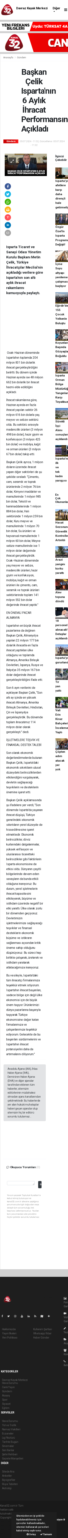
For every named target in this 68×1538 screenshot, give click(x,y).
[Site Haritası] (43, 1316)
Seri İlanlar (8, 1450)
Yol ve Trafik (9, 1425)
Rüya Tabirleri (10, 1484)
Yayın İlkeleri (9, 1333)
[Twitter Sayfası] (10, 1316)
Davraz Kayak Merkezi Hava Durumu (32, 10)
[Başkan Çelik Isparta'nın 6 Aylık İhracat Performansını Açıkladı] (26, 164)
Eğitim (5, 1407)
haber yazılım (8, 1529)
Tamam (47, 1534)
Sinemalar (8, 1446)
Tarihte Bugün (10, 1441)
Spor (5, 1399)
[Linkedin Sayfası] (30, 1316)
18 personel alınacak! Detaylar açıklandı (61, 629)
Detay (32, 1534)
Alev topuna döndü (60, 597)
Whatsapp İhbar (42, 1333)
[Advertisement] (31, 325)
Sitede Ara (8, 1471)
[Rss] (36, 1316)
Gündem (21, 57)
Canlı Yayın (8, 1387)
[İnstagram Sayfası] (16, 1316)
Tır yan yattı (58, 686)
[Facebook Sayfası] (4, 1316)
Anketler (7, 1475)
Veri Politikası (9, 1337)
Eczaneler (8, 1433)
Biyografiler (8, 1479)
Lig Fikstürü (8, 1437)
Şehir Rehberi (10, 1454)
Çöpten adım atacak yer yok (60, 760)
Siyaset (6, 1403)
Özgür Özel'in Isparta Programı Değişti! (61, 235)
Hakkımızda (9, 1329)
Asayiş (6, 1395)
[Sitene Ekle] (50, 1316)
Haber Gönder (41, 1337)
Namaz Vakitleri (11, 1429)
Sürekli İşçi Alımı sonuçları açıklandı (61, 430)
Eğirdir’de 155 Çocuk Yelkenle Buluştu (61, 314)
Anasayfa (8, 57)
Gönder (41, 1184)
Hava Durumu (10, 1421)
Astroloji (7, 1488)
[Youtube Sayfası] (23, 1316)
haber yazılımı (8, 1521)
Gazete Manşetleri (12, 1458)
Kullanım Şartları (42, 1329)
